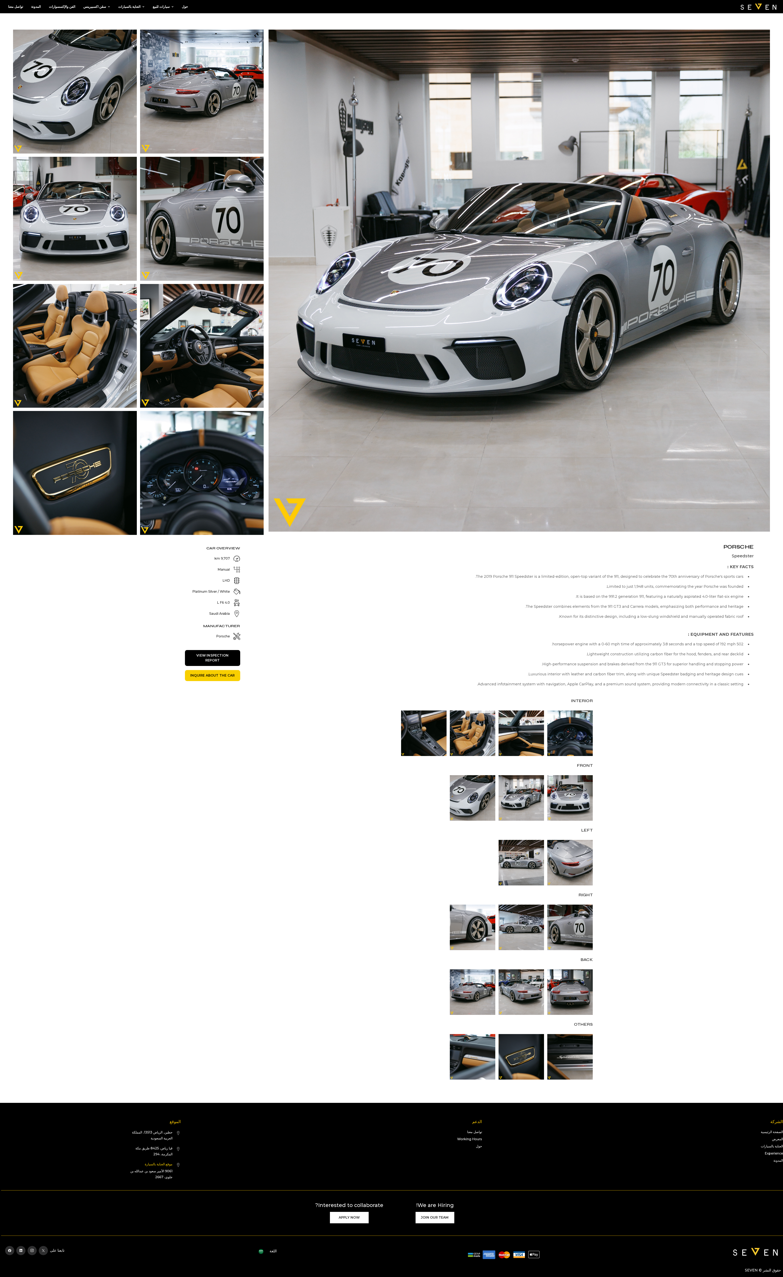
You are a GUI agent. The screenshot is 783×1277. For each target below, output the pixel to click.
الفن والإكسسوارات (62, 7)
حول (185, 7)
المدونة (36, 7)
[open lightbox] (519, 282)
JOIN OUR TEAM (435, 1217)
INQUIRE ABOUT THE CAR (212, 675)
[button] (163, 6)
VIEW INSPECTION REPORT (212, 658)
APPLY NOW (349, 1217)
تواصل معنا (15, 7)
